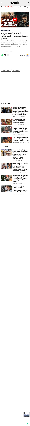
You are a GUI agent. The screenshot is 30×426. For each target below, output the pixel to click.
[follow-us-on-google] (27, 55)
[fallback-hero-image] (6, 110)
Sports (22, 7)
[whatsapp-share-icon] (2, 56)
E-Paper (12, 7)
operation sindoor (15, 70)
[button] (24, 413)
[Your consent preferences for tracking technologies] (27, 423)
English (7, 7)
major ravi (9, 70)
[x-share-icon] (5, 56)
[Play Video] (15, 19)
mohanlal (3, 70)
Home (2, 7)
